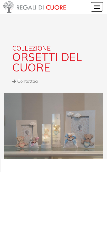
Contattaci (27, 81)
